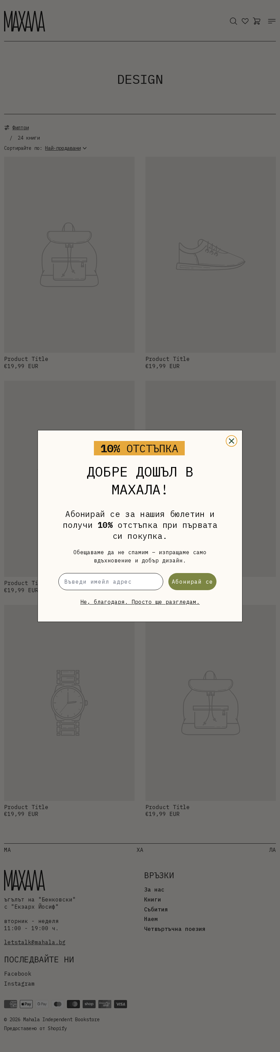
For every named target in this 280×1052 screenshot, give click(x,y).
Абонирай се (192, 581)
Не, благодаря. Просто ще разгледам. (140, 601)
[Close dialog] (231, 441)
